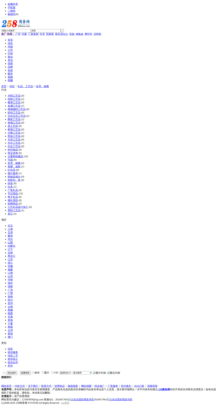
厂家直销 (33, 34)
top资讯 (65, 403)
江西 (10, 273)
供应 (12, 86)
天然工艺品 (14, 139)
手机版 (11, 7)
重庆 (10, 235)
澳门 (10, 337)
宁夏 (10, 323)
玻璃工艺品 (14, 122)
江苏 (10, 259)
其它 (10, 213)
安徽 (10, 266)
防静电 (50, 34)
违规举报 (152, 386)
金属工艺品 (14, 105)
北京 (10, 225)
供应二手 (13, 355)
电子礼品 (13, 197)
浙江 (10, 262)
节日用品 (13, 193)
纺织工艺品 (14, 112)
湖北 (10, 283)
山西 (10, 242)
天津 (10, 232)
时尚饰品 (13, 149)
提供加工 (13, 359)
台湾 (10, 330)
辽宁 (10, 249)
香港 (10, 333)
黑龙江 (11, 256)
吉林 (10, 252)
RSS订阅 (139, 386)
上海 (10, 229)
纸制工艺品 (14, 99)
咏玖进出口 (61, 34)
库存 (10, 365)
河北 (10, 239)
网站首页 (6, 386)
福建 (10, 269)
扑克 (42, 34)
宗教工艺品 (14, 132)
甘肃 (10, 316)
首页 (3, 86)
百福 (71, 34)
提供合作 (13, 362)
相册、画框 (14, 166)
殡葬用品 (13, 203)
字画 (10, 159)
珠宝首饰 (13, 153)
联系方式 (46, 386)
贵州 (10, 303)
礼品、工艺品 (25, 86)
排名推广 (99, 386)
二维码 (11, 10)
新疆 (10, 327)
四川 (10, 300)
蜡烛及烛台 (14, 176)
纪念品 (11, 170)
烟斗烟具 (13, 173)
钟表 (10, 183)
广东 (10, 289)
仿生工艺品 (14, 146)
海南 (10, 296)
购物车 (11, 14)
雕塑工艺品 (14, 102)
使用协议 (60, 386)
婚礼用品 (13, 200)
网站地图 (86, 386)
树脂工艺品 (14, 129)
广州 (18, 34)
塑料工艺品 (14, 210)
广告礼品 (13, 190)
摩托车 (88, 34)
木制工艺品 (14, 95)
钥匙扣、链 (14, 180)
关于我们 (33, 386)
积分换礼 (126, 386)
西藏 (10, 310)
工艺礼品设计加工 (18, 207)
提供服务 (13, 352)
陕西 (10, 313)
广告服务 (113, 386)
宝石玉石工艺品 (17, 116)
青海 (10, 320)
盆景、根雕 (42, 86)
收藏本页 (13, 4)
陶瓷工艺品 (14, 119)
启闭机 (97, 34)
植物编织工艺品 (17, 109)
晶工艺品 (13, 126)
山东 (10, 276)
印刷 (24, 34)
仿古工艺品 (14, 143)
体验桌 (79, 34)
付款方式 (20, 386)
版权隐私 (73, 386)
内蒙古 (11, 246)
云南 (10, 306)
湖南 (10, 286)
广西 (10, 293)
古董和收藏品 (15, 156)
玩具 (10, 186)
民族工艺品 (14, 136)
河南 (10, 279)
